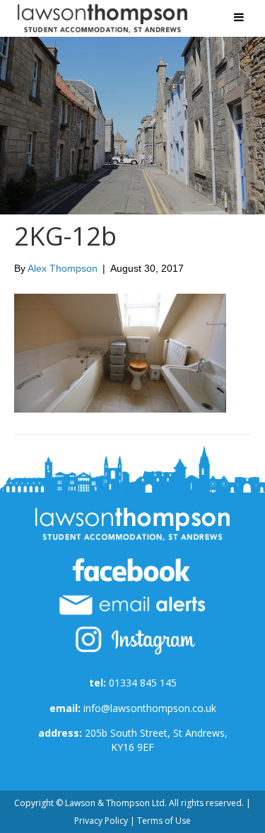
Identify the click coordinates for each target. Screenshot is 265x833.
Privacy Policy (101, 821)
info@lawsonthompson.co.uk (149, 708)
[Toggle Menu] (239, 17)
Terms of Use (164, 821)
